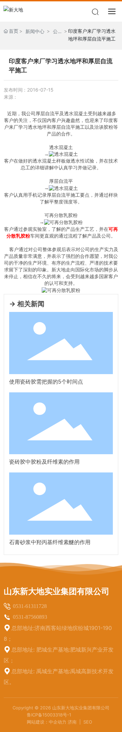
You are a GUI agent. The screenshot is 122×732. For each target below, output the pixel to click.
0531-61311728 (30, 606)
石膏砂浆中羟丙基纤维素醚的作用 (49, 542)
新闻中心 (34, 31)
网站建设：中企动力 (46, 722)
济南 (73, 722)
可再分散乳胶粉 (61, 215)
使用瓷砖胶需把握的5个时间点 (46, 381)
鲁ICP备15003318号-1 (49, 714)
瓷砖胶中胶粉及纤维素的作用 (44, 461)
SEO (87, 722)
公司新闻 (55, 31)
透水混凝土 (61, 147)
